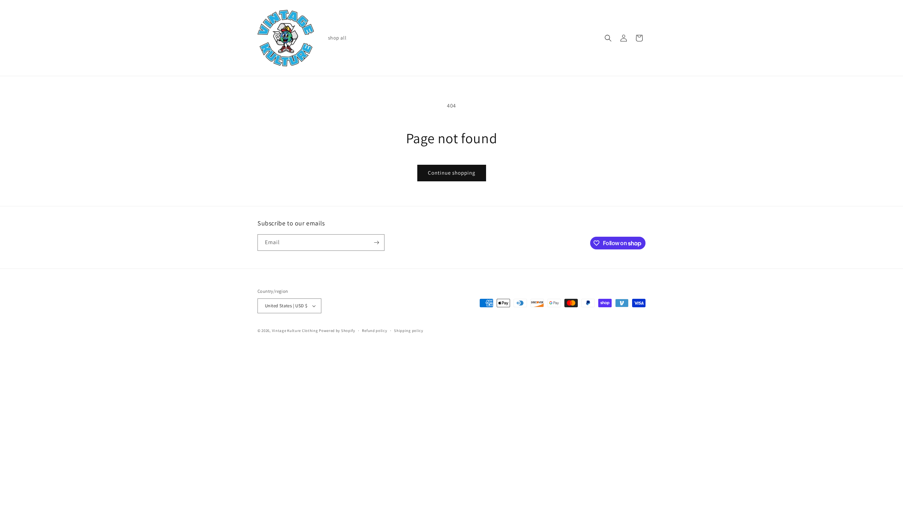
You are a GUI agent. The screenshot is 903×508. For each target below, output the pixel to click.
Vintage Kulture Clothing (295, 330)
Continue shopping (451, 172)
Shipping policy (408, 330)
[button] (608, 38)
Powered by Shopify (337, 330)
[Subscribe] (376, 242)
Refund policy (374, 330)
